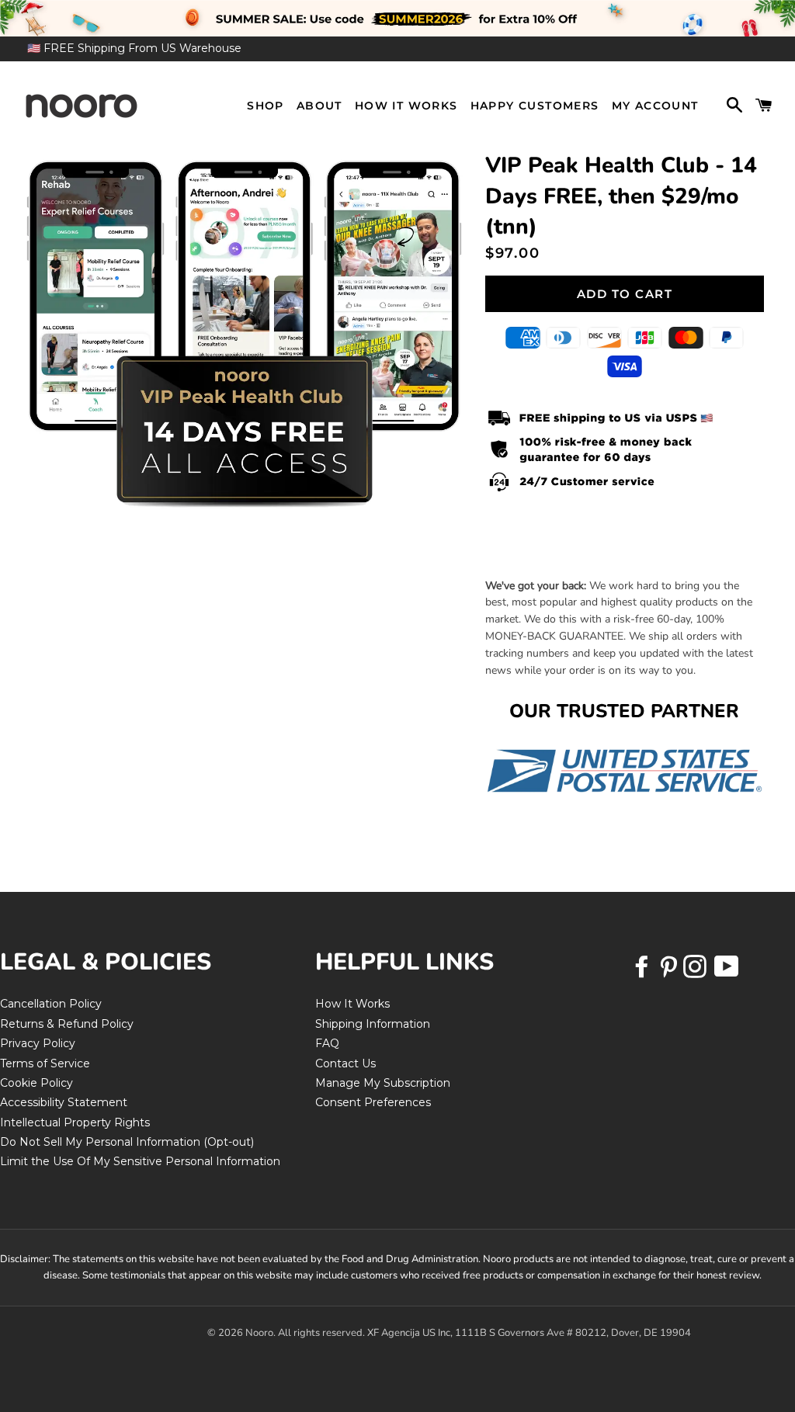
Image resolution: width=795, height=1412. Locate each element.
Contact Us (345, 1063)
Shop (265, 106)
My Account (655, 106)
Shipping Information (372, 1024)
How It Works (406, 106)
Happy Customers (534, 106)
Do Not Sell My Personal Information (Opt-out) (127, 1142)
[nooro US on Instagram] (696, 972)
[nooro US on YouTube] (726, 972)
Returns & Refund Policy (67, 1024)
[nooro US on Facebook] (643, 972)
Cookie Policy (36, 1083)
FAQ (327, 1043)
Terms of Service (45, 1063)
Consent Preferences (373, 1102)
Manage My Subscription (382, 1083)
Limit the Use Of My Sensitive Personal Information (140, 1161)
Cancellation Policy (51, 1004)
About (319, 106)
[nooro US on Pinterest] (670, 972)
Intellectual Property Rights (75, 1122)
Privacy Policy (37, 1043)
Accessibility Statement (63, 1102)
